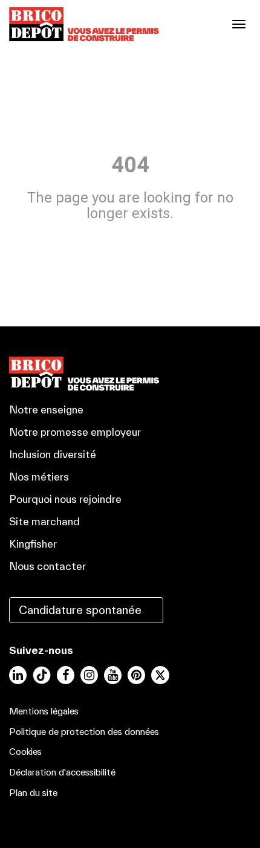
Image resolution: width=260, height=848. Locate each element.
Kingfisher (33, 543)
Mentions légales (44, 711)
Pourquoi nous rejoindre (65, 499)
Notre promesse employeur (75, 432)
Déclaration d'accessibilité (62, 772)
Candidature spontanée (80, 610)
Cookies (25, 751)
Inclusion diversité (52, 454)
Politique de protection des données (84, 732)
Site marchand (44, 521)
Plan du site (33, 793)
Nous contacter (47, 566)
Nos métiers (39, 476)
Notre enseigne (46, 409)
